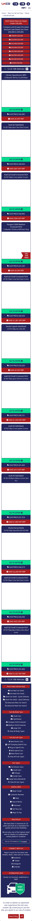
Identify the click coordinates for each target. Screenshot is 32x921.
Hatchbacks (17, 719)
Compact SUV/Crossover (17, 722)
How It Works (17, 802)
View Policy (13, 916)
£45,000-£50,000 (17, 59)
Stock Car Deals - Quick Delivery (17, 696)
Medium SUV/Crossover (17, 725)
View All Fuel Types (17, 756)
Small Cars (17, 716)
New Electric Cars (16, 741)
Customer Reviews (17, 794)
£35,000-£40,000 (17, 51)
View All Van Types (17, 782)
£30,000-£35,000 (17, 47)
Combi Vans (17, 776)
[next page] (27, 69)
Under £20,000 (17, 36)
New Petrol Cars (17, 753)
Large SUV (17, 728)
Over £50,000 (16, 63)
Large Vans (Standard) (17, 779)
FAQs (17, 798)
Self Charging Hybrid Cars (17, 744)
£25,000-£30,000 (17, 43)
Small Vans (17, 770)
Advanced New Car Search (17, 703)
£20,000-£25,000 (17, 39)
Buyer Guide (17, 791)
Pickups (17, 773)
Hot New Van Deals (17, 693)
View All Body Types (16, 731)
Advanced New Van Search (17, 706)
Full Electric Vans (17, 767)
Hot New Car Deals (17, 690)
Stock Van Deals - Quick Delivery (17, 699)
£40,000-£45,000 (17, 55)
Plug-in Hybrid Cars (16, 747)
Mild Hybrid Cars (16, 750)
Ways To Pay (17, 812)
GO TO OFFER (15, 109)
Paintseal (16, 805)
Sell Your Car (17, 809)
